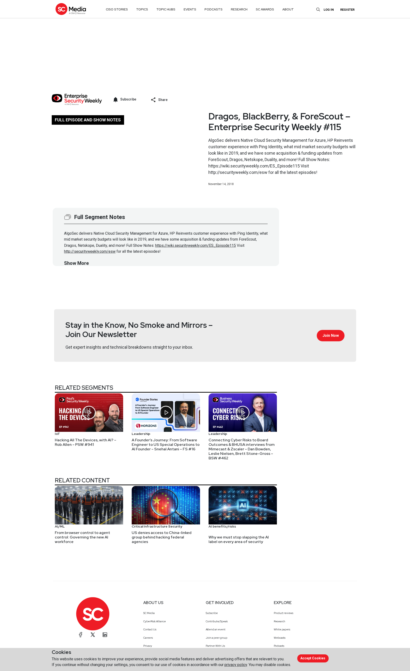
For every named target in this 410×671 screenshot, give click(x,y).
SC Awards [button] (265, 9)
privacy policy (235, 664)
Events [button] (190, 9)
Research (279, 621)
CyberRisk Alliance (154, 621)
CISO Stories (117, 9)
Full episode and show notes (88, 119)
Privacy (147, 645)
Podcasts (279, 645)
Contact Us (149, 629)
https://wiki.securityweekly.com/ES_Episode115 (195, 245)
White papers (282, 629)
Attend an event (215, 629)
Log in (329, 9)
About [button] (288, 9)
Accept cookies (312, 658)
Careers (148, 637)
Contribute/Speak (217, 621)
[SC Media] (71, 9)
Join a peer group (216, 637)
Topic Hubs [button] (165, 9)
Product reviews (283, 613)
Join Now (330, 335)
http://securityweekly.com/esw (90, 251)
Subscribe (212, 613)
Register (347, 9)
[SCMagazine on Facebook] (81, 635)
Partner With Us (215, 645)
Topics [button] (142, 9)
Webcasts (279, 637)
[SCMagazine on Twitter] (93, 635)
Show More (76, 263)
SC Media (149, 613)
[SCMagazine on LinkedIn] (105, 635)
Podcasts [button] (214, 9)
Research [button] (239, 9)
